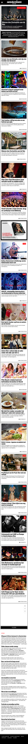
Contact (22, 736)
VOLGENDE (14, 627)
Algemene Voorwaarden (15, 736)
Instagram (10, 737)
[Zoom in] (25, 606)
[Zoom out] (25, 609)
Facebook (15, 737)
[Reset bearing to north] (25, 611)
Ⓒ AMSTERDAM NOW (5, 736)
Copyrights (4, 737)
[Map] (14, 614)
